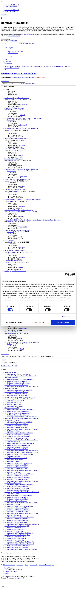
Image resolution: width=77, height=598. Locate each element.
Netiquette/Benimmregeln (30, 34)
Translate (14, 41)
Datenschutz (33, 565)
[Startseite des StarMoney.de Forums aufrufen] (1, 2)
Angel (22, 349)
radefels (9, 140)
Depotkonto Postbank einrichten (14, 108)
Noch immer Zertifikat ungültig (14, 332)
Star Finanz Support (14, 36)
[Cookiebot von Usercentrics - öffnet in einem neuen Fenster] (66, 274)
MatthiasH (10, 201)
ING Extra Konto (10, 240)
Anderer (9, 344)
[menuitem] (15, 51)
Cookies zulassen (63, 322)
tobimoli (9, 242)
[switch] (29, 309)
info (21, 166)
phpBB (10, 576)
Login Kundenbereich (11, 6)
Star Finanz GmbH (15, 77)
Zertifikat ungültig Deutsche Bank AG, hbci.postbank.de (21, 128)
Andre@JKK (11, 160)
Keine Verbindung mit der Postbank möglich (18, 230)
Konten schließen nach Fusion (13, 260)
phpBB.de (21, 578)
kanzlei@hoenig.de (13, 191)
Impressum (20, 565)
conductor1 (10, 232)
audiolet (22, 186)
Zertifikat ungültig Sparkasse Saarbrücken (17, 98)
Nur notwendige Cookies (14, 322)
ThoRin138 (10, 120)
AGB (26, 565)
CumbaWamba (11, 171)
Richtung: (41, 356)
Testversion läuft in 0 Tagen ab (14, 159)
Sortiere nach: (22, 356)
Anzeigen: (5, 356)
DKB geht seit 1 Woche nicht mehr (15, 250)
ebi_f (21, 135)
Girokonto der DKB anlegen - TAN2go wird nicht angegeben (23, 199)
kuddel (22, 216)
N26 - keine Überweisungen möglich (15, 189)
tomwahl (9, 181)
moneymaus (23, 176)
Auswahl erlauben (38, 322)
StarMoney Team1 (40, 77)
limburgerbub (11, 252)
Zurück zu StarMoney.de (12, 5)
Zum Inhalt (4, 15)
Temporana (23, 328)
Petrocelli (10, 333)
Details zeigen (66, 317)
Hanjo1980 (10, 221)
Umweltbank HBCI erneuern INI (14, 149)
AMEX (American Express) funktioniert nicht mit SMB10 (22, 342)
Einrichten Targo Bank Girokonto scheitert (17, 179)
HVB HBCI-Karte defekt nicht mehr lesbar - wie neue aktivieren (24, 118)
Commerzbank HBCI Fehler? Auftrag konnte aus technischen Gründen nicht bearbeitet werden (33, 220)
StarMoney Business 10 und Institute (18, 73)
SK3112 (9, 262)
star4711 (9, 130)
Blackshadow (11, 99)
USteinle (9, 110)
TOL (8, 150)
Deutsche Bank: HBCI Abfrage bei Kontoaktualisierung (21, 169)
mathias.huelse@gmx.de (14, 211)
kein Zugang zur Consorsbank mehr (15, 271)
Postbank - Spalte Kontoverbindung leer (16, 138)
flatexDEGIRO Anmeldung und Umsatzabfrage (19, 210)
